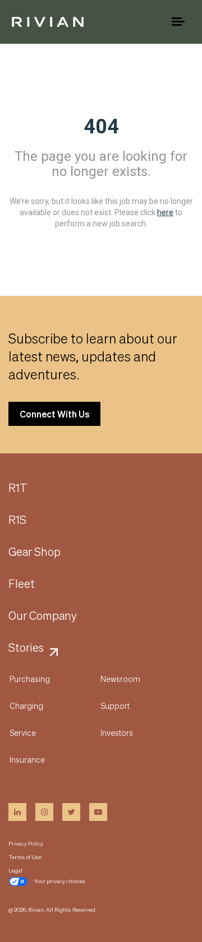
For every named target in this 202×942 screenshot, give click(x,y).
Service (23, 732)
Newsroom (120, 679)
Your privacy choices (59, 881)
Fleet (21, 584)
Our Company (42, 616)
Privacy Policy (25, 843)
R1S (17, 520)
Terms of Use (25, 856)
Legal (15, 870)
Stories (26, 648)
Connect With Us (54, 414)
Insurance (27, 759)
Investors (116, 732)
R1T (17, 488)
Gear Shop (34, 552)
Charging (26, 705)
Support (115, 705)
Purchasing (30, 679)
